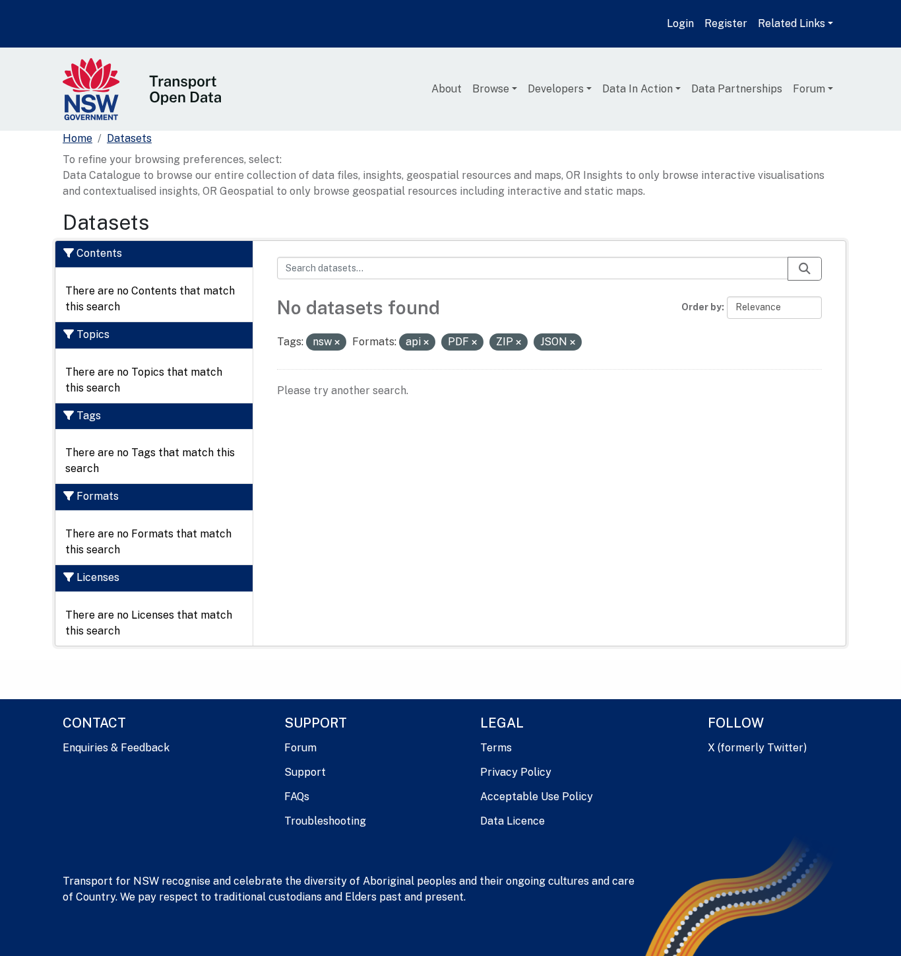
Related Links (791, 23)
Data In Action (637, 89)
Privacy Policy (515, 772)
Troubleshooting (325, 821)
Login (680, 23)
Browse (490, 89)
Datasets (129, 138)
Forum (809, 89)
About (446, 89)
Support (305, 772)
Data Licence (512, 821)
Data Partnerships (736, 89)
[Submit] (805, 269)
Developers (556, 89)
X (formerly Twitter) (757, 747)
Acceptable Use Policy (536, 796)
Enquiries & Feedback (116, 747)
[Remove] (337, 343)
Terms (496, 747)
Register (725, 23)
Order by (701, 307)
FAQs (296, 796)
